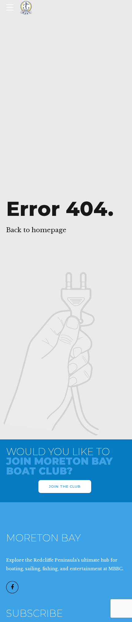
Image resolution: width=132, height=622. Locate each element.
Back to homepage (36, 230)
